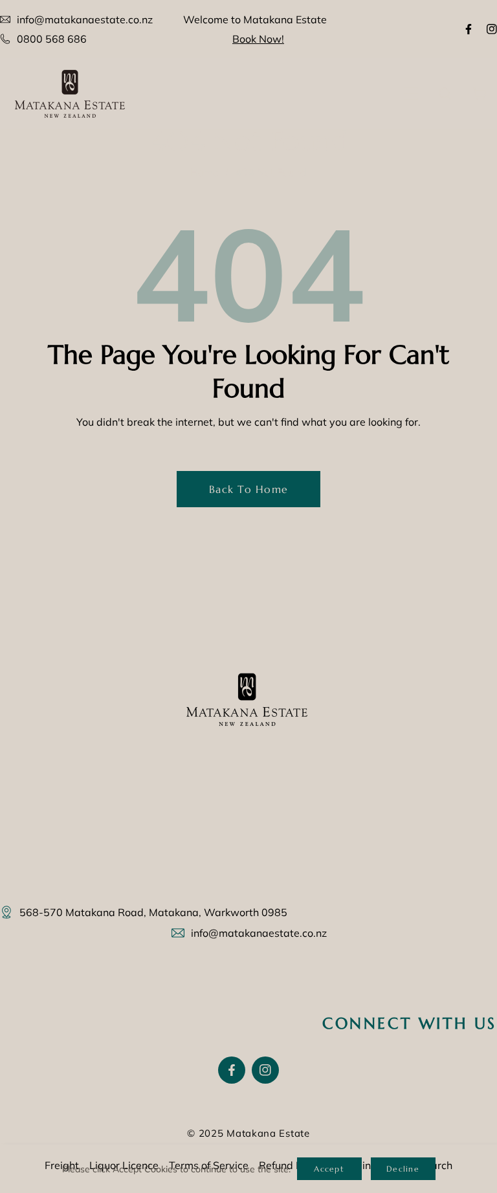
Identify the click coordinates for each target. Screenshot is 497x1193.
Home (204, 172)
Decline (402, 1169)
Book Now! (258, 38)
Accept (329, 1169)
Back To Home (248, 489)
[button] (411, 93)
